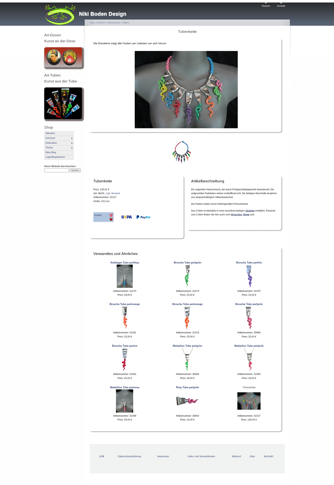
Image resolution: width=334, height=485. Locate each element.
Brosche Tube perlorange (125, 304)
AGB (101, 456)
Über (252, 456)
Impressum (163, 456)
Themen (266, 6)
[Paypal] (142, 218)
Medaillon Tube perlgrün (187, 345)
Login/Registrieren (55, 157)
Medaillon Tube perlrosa (124, 387)
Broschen (236, 214)
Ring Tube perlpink (187, 387)
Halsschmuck (113, 22)
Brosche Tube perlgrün (187, 262)
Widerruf (236, 456)
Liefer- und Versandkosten (201, 456)
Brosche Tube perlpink (248, 304)
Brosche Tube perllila (249, 262)
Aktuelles (50, 133)
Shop (92, 22)
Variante (250, 210)
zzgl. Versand (113, 193)
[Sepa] (123, 218)
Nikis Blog (50, 152)
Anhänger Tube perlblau (124, 262)
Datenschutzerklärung (129, 456)
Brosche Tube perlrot (124, 345)
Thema (49, 147)
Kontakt (281, 6)
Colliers (125, 22)
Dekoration (51, 143)
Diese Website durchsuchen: (60, 166)
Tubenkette (249, 387)
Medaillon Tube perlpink (248, 345)
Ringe (246, 214)
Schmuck (50, 138)
